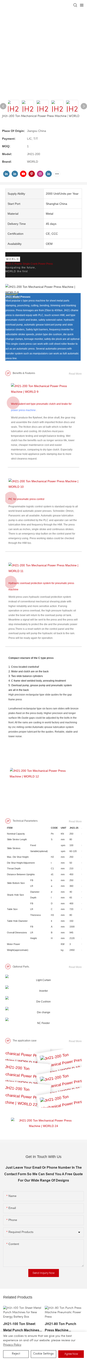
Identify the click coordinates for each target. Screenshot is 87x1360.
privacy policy (12, 1345)
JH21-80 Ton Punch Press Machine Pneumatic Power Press (64, 1328)
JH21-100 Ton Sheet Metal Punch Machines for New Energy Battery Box (22, 1328)
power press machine (23, 410)
